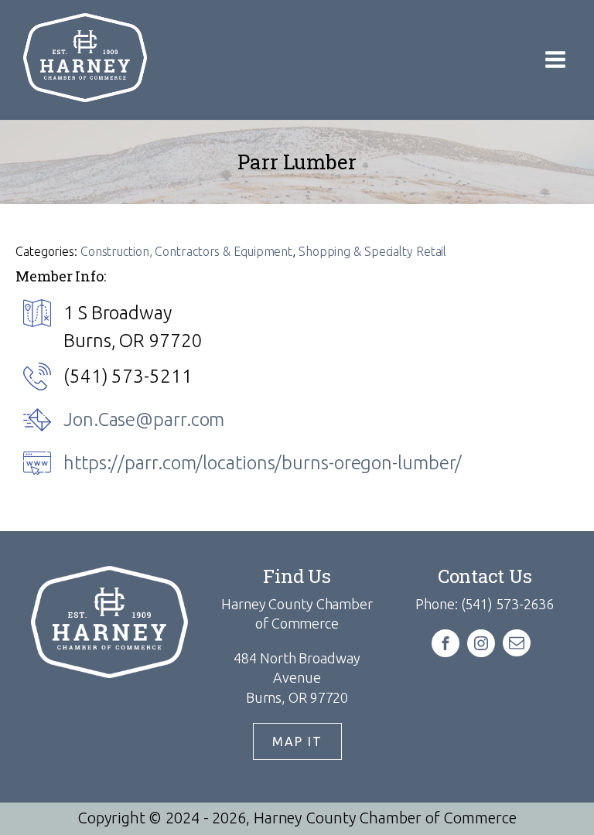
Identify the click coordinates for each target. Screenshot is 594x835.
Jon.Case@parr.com (143, 419)
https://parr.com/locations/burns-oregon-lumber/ (262, 462)
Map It (297, 741)
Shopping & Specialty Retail (372, 251)
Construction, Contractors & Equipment (186, 251)
